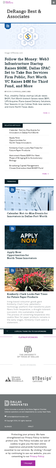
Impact (30, 427)
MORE (45, 113)
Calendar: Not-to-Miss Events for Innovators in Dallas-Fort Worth (24, 131)
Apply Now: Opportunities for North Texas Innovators (20, 140)
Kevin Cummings (13, 92)
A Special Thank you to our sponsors (30, 331)
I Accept (28, 463)
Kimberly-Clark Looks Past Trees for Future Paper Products (26, 149)
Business (8, 427)
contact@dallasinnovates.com (17, 417)
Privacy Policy (37, 456)
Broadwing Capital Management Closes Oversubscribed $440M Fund (26, 166)
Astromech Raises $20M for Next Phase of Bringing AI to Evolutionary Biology (25, 158)
